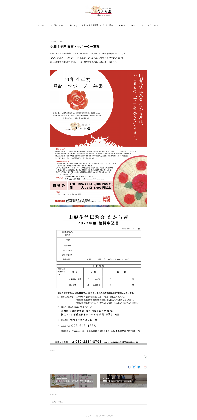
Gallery (132, 25)
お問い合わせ (153, 25)
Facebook (121, 25)
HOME (41, 25)
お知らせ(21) (54, 350)
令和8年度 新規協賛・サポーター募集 (97, 25)
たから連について (56, 25)
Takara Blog (72, 25)
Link (141, 25)
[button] (41, 25)
